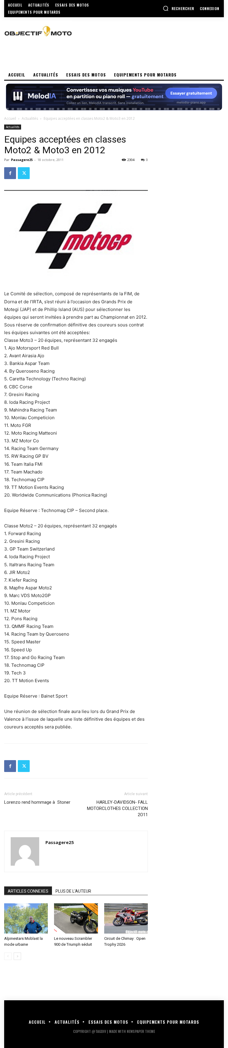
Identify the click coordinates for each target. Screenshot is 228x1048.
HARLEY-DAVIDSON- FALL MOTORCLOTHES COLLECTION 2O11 (117, 808)
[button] (178, 8)
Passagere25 (22, 159)
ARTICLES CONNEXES (28, 891)
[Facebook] (10, 173)
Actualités (30, 118)
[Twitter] (24, 173)
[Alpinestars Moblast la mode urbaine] (26, 918)
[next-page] (17, 956)
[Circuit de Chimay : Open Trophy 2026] (126, 918)
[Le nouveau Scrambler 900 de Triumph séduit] (76, 918)
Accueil (10, 118)
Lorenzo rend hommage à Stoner (37, 802)
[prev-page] (8, 956)
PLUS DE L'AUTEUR (73, 891)
